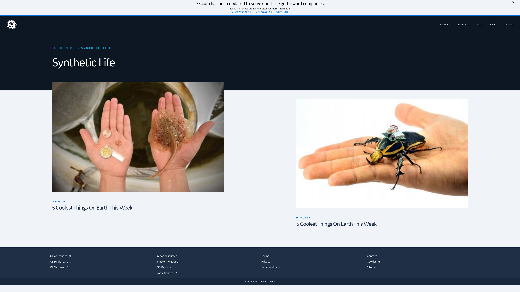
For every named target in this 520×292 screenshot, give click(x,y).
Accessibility (270, 267)
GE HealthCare (279, 12)
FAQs (493, 24)
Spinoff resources (166, 256)
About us (445, 24)
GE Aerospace (240, 12)
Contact (508, 24)
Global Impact (166, 273)
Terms (265, 256)
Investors (463, 24)
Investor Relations (167, 261)
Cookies (373, 261)
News (479, 24)
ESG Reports (163, 267)
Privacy (265, 261)
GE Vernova (259, 12)
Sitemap (372, 267)
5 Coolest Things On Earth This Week (92, 208)
